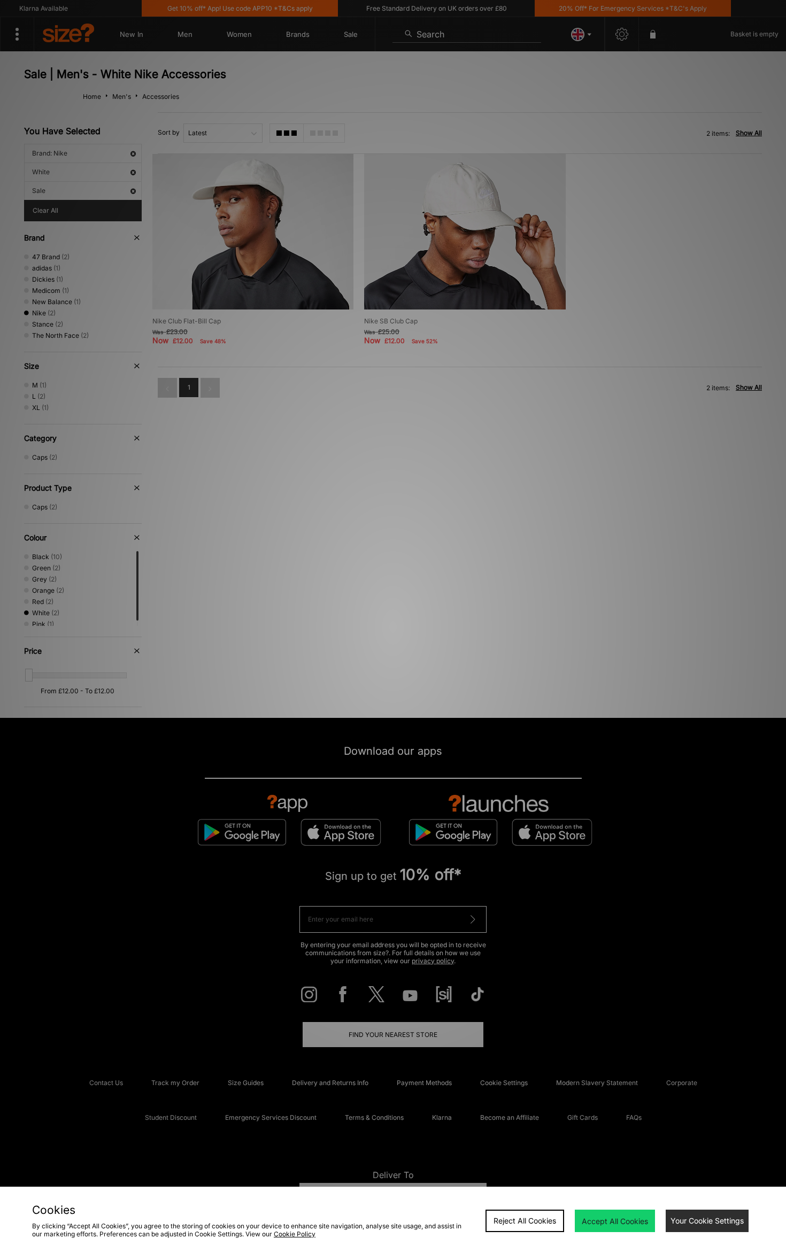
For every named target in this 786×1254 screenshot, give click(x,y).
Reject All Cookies (525, 1220)
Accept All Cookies (615, 1221)
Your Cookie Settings (707, 1220)
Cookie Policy (294, 1234)
